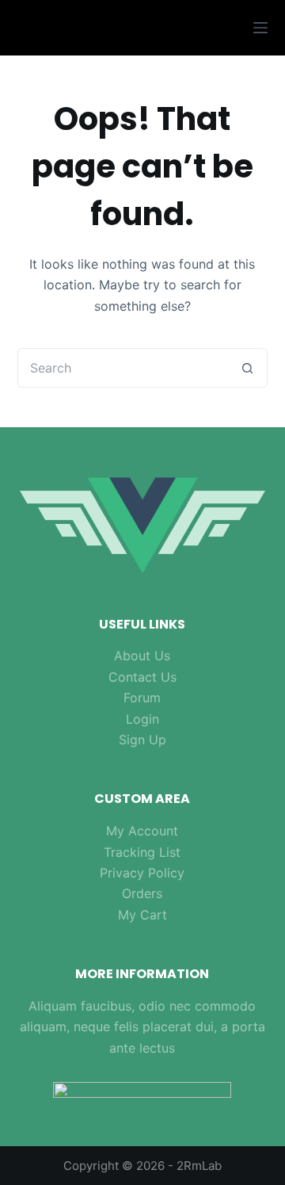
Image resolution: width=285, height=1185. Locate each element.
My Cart (142, 915)
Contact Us (142, 677)
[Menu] (260, 28)
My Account (142, 831)
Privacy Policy (142, 873)
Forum (142, 697)
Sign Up (142, 739)
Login (142, 719)
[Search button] (248, 368)
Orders (142, 893)
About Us (142, 655)
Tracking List (142, 852)
